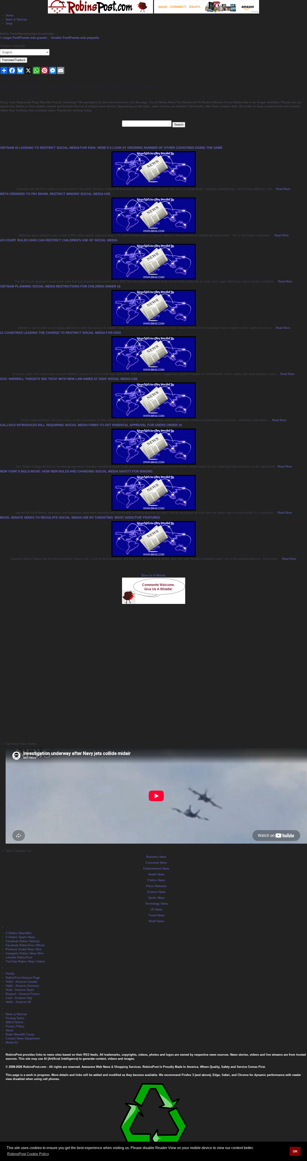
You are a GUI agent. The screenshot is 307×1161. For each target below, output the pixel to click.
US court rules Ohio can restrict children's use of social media (58, 240)
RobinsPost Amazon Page (23, 977)
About (9, 1030)
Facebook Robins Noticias (23, 941)
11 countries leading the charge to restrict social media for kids (60, 332)
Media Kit (12, 1042)
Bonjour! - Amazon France (23, 994)
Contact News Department (23, 1038)
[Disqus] (153, 672)
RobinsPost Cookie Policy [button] (28, 1154)
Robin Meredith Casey (20, 1034)
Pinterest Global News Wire (23, 949)
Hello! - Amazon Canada (21, 981)
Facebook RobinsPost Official (25, 945)
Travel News (156, 915)
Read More (282, 189)
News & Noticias (16, 19)
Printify (10, 973)
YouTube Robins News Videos (25, 961)
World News (156, 921)
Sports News (156, 897)
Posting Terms (15, 1018)
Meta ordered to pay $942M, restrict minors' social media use (55, 194)
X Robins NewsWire (18, 933)
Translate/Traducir (13, 60)
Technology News (156, 903)
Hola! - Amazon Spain (20, 990)
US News (156, 909)
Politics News (156, 880)
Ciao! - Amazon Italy (19, 998)
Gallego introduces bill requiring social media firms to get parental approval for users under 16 (91, 425)
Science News (156, 892)
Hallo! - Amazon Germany (22, 985)
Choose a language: (13, 45)
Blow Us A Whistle (153, 575)
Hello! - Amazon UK (18, 1002)
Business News (156, 856)
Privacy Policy (15, 1026)
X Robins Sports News (20, 937)
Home (9, 15)
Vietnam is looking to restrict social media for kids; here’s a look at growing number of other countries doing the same (111, 147)
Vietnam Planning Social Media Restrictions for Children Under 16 (60, 286)
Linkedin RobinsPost (19, 957)
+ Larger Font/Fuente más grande (23, 37)
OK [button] (295, 1151)
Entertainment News (156, 868)
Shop (9, 23)
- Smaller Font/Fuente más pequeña (74, 37)
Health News (156, 874)
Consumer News (156, 862)
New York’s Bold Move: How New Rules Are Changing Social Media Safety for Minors (76, 471)
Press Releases (156, 886)
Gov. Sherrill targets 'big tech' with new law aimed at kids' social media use (69, 379)
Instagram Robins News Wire (24, 953)
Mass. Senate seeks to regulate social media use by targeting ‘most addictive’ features (80, 517)
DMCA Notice (14, 1022)
